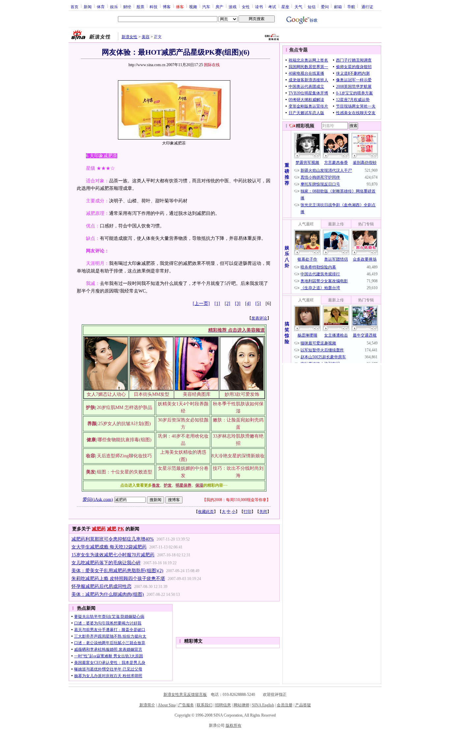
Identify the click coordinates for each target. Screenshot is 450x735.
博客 (167, 7)
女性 (246, 7)
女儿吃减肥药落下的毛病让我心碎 (106, 562)
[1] (217, 303)
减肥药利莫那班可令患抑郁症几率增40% (112, 539)
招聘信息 (223, 705)
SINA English (263, 705)
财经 (127, 7)
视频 (193, 7)
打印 (247, 511)
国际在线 (212, 65)
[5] (258, 303)
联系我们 (204, 705)
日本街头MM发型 (151, 394)
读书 (259, 7)
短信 (312, 7)
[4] (248, 303)
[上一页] (201, 303)
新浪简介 (147, 705)
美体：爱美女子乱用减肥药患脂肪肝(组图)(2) (117, 570)
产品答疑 (303, 705)
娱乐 (114, 7)
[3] (237, 303)
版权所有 (233, 725)
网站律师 (241, 705)
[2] (227, 303)
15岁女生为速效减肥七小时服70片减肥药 (113, 554)
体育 (101, 7)
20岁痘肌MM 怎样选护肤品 (124, 407)
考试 (272, 7)
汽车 (206, 7)
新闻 (88, 7)
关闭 (263, 511)
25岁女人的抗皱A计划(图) (124, 423)
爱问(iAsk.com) (98, 499)
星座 (285, 7)
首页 (74, 7)
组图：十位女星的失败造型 (124, 471)
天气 (298, 7)
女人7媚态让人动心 (106, 394)
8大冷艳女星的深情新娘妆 (238, 455)
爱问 (325, 7)
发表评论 (259, 318)
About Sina (167, 705)
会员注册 (285, 705)
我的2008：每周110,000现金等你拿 (236, 499)
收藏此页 (206, 511)
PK (121, 528)
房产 (219, 7)
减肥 (111, 528)
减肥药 (99, 528)
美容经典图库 (197, 394)
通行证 (367, 7)
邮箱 (338, 7)
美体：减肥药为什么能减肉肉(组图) (107, 594)
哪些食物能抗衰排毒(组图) (125, 439)
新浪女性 (129, 37)
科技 (153, 7)
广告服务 (186, 705)
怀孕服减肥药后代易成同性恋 (101, 586)
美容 (146, 37)
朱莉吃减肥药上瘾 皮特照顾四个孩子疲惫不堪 (118, 578)
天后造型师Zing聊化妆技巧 (124, 455)
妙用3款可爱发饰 (242, 394)
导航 (351, 7)
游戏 (233, 7)
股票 (140, 7)
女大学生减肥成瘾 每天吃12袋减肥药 (109, 547)
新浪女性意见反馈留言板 (185, 694)
